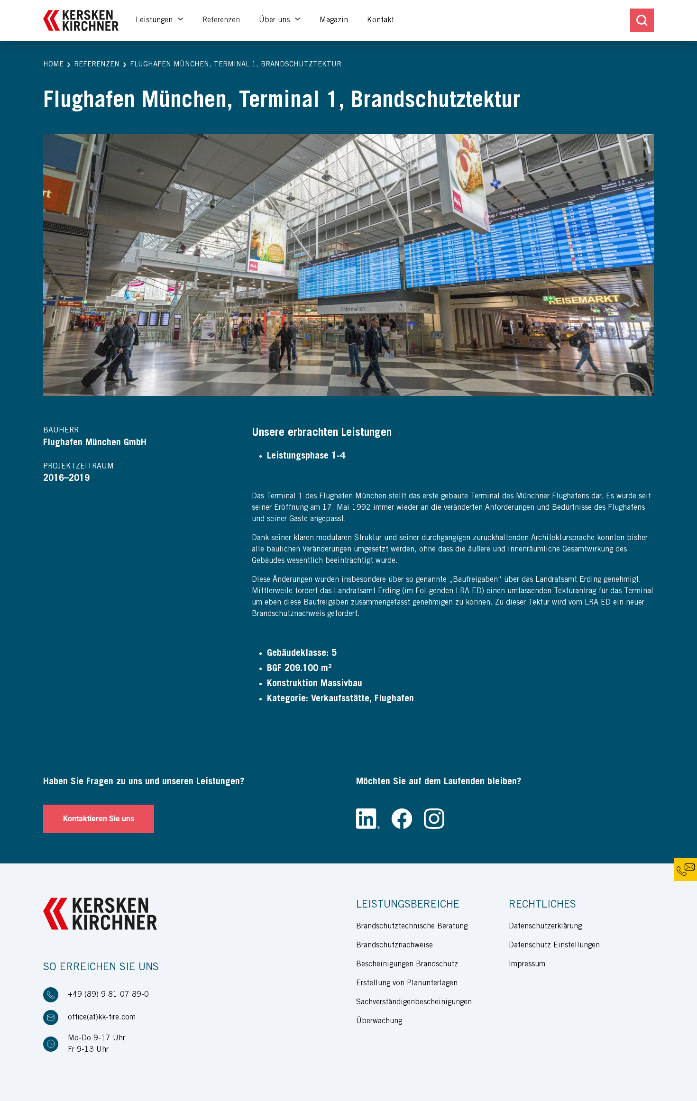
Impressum (527, 964)
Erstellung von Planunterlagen (407, 983)
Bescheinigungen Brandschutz (407, 964)
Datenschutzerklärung (545, 926)
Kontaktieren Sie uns (98, 818)
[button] (53, 65)
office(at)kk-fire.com (102, 1017)
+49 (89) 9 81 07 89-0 (108, 995)
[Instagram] (434, 819)
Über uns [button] (275, 20)
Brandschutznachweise (394, 945)
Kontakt (380, 20)
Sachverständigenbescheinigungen (414, 1002)
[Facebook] (402, 819)
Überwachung (379, 1021)
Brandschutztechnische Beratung (412, 926)
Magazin (334, 20)
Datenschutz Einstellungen (554, 945)
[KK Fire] (81, 20)
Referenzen (221, 20)
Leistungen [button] (155, 20)
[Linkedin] (368, 819)
